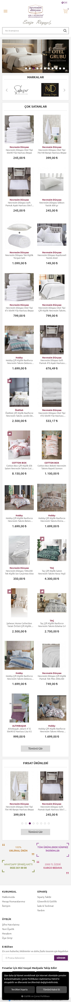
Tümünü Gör (35, 748)
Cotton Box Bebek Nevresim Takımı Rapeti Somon (52, 467)
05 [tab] (41, 68)
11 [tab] (64, 68)
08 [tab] (53, 68)
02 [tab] (30, 68)
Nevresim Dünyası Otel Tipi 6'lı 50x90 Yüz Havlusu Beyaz (19, 309)
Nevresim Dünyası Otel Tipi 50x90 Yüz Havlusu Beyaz (19, 151)
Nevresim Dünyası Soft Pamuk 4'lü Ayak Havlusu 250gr (51, 361)
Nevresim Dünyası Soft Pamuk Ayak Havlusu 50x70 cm (19, 204)
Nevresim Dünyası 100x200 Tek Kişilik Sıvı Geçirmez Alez (19, 572)
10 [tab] (60, 68)
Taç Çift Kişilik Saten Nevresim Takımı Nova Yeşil (51, 572)
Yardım (41, 910)
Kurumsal (9, 891)
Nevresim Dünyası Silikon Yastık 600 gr (51, 204)
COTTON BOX (19, 463)
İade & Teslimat (45, 906)
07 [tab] (49, 68)
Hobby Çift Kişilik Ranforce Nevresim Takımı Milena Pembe (51, 730)
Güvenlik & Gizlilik (47, 901)
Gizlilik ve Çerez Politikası (37, 996)
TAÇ (52, 568)
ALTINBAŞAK (19, 726)
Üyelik (6, 919)
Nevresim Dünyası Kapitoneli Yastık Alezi (52, 256)
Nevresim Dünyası (19, 147)
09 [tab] (56, 68)
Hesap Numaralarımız (13, 901)
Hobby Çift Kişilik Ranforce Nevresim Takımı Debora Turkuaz (19, 361)
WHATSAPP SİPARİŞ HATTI (18, 866)
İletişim (6, 906)
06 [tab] (45, 68)
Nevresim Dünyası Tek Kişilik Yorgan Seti (19, 256)
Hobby (19, 357)
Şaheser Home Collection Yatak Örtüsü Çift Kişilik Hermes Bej (19, 624)
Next (64, 89)
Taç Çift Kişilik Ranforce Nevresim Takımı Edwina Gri (52, 624)
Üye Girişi (7, 938)
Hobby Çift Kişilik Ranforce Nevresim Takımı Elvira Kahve (51, 519)
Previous (6, 89)
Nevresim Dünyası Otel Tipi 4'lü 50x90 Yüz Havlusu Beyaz (51, 414)
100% (18, 849)
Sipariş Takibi (44, 897)
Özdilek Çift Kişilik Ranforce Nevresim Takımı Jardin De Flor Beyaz (19, 414)
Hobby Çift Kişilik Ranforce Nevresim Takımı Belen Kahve (19, 519)
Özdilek (19, 410)
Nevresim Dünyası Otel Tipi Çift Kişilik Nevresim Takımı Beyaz (51, 309)
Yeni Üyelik (8, 929)
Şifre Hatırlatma (10, 924)
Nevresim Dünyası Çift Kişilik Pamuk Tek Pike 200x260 (52, 677)
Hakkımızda (8, 897)
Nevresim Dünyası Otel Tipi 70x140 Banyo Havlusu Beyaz (51, 151)
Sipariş (42, 891)
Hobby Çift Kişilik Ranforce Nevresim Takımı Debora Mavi (19, 677)
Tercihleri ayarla (19, 989)
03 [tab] (34, 68)
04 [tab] (37, 68)
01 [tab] (26, 68)
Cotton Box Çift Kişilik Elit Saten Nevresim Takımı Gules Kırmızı (19, 467)
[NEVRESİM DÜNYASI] (30, 89)
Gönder (61, 958)
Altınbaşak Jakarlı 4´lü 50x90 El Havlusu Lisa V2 (19, 730)
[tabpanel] (35, 56)
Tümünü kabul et (51, 989)
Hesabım (7, 933)
